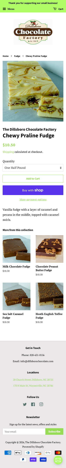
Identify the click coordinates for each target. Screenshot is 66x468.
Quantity (9, 161)
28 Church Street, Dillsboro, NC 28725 (33, 379)
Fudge (17, 56)
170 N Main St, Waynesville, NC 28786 (33, 385)
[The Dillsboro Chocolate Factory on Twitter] (25, 405)
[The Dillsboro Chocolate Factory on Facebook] (33, 405)
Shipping (8, 152)
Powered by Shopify (33, 446)
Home (6, 56)
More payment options (33, 199)
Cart (60, 9)
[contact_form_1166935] (58, 460)
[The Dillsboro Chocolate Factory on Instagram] (41, 405)
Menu (10, 9)
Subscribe (54, 432)
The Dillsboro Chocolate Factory (42, 442)
